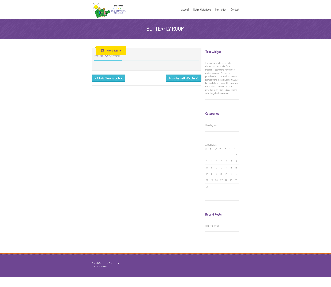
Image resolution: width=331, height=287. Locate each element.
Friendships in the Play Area (183, 78)
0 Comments (114, 55)
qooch (100, 55)
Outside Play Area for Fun (109, 78)
